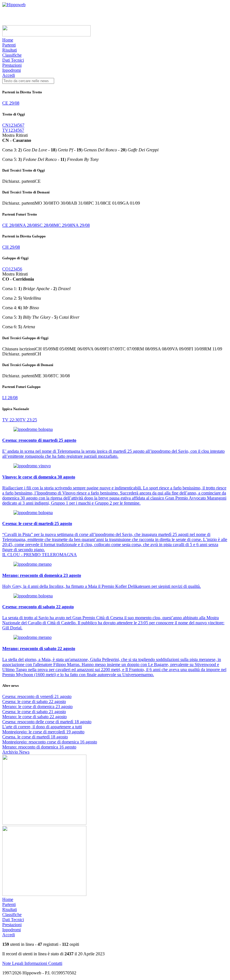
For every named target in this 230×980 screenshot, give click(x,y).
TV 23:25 (28, 419)
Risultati (9, 50)
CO (5, 269)
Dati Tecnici (13, 60)
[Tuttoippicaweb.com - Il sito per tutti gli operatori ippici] (46, 35)
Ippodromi (11, 70)
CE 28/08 (10, 225)
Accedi (8, 75)
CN (5, 125)
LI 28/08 (10, 397)
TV (5, 130)
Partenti (9, 45)
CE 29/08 (10, 103)
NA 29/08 (81, 225)
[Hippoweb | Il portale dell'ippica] (14, 4)
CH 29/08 (11, 247)
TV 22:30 (11, 419)
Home (7, 40)
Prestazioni (12, 65)
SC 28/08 (45, 225)
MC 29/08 (63, 225)
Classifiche (12, 55)
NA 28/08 (28, 225)
